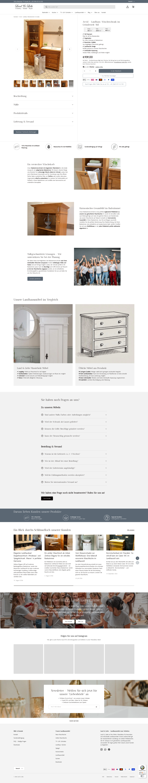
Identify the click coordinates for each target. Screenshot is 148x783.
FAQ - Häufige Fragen (20, 741)
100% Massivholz (18, 1)
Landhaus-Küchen (61, 745)
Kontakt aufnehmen (35, 279)
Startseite (16, 16)
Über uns (97, 12)
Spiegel (58, 748)
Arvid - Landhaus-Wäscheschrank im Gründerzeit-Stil (29, 16)
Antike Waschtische (61, 738)
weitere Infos (99, 67)
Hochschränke (60, 751)
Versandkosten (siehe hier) (120, 62)
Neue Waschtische (61, 734)
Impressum (132, 776)
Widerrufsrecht (124, 776)
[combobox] (79, 7)
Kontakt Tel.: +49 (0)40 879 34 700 (34, 1)
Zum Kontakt (47, 498)
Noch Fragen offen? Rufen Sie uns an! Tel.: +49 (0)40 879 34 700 (104, 84)
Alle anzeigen (130, 530)
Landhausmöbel (79, 12)
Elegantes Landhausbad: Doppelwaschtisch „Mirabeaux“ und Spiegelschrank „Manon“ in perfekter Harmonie (28, 557)
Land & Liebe (20, 776)
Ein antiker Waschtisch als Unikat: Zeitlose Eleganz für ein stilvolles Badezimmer (57, 556)
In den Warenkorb (116, 71)
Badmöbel (45, 12)
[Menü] (145, 766)
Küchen (54, 12)
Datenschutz (109, 776)
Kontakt (104, 12)
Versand (116, 776)
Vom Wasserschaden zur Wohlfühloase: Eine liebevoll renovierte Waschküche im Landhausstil (86, 557)
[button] (133, 7)
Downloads (17, 745)
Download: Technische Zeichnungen (26, 132)
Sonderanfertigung (19, 738)
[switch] (142, 776)
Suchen (58, 758)
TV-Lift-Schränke (65, 12)
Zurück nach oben (74, 721)
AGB (103, 776)
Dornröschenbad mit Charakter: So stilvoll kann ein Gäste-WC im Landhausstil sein (119, 556)
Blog (89, 12)
